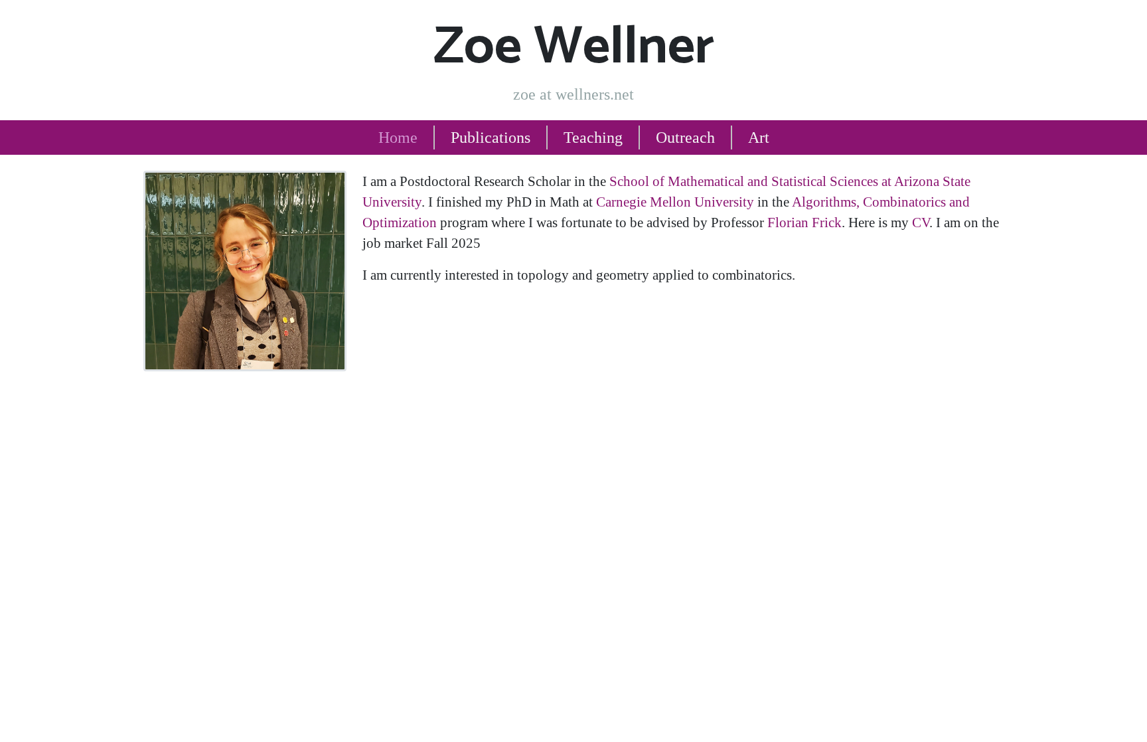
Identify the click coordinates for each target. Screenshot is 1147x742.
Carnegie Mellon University (675, 201)
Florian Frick (804, 222)
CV (920, 222)
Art (758, 137)
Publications (490, 137)
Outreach (685, 137)
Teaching (593, 137)
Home (398, 137)
